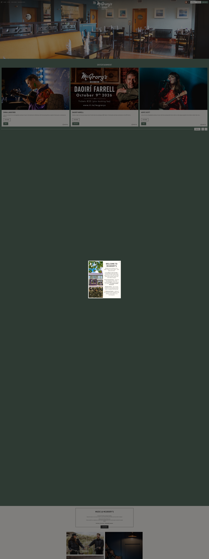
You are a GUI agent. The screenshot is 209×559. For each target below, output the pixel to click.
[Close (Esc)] (119, 262)
